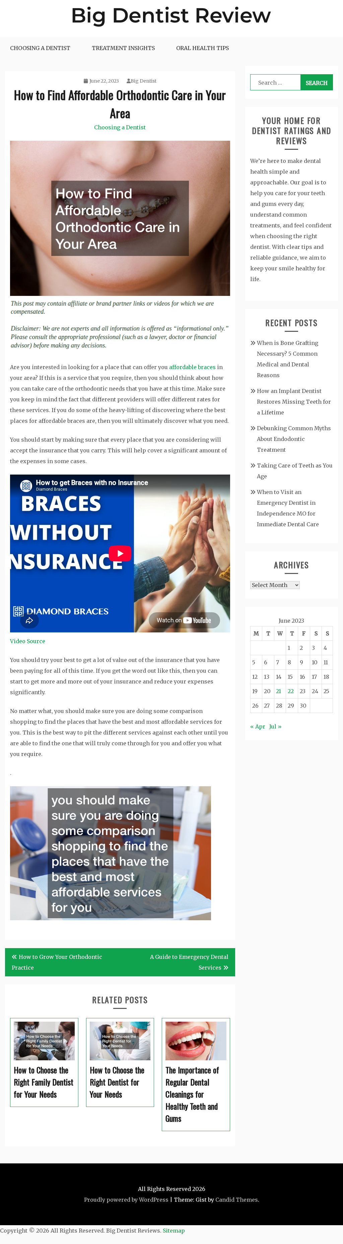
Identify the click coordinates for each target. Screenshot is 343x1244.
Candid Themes (236, 1199)
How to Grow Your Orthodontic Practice (57, 962)
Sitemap (174, 1230)
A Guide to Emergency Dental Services (189, 962)
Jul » (275, 726)
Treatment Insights (123, 48)
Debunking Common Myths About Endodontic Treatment (294, 439)
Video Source (27, 641)
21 (278, 691)
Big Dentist (143, 81)
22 (291, 691)
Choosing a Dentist (40, 48)
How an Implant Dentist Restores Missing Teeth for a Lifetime (294, 402)
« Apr (257, 726)
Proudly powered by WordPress (126, 1199)
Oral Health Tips (202, 48)
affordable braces (192, 367)
